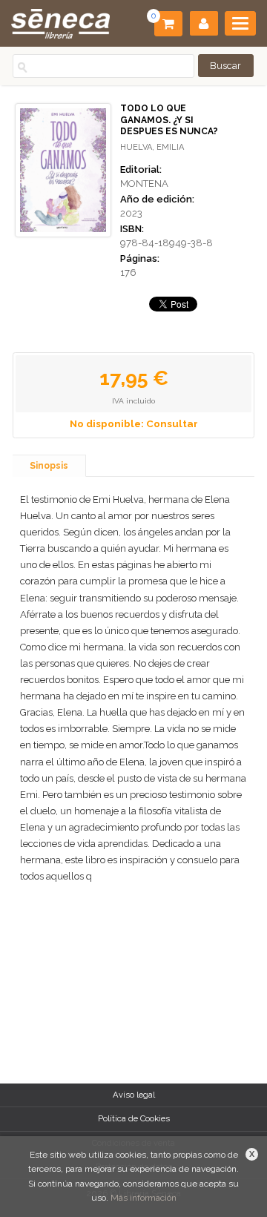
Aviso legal (134, 1094)
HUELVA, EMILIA (152, 147)
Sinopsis (49, 466)
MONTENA (144, 183)
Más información (144, 1198)
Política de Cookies (134, 1118)
